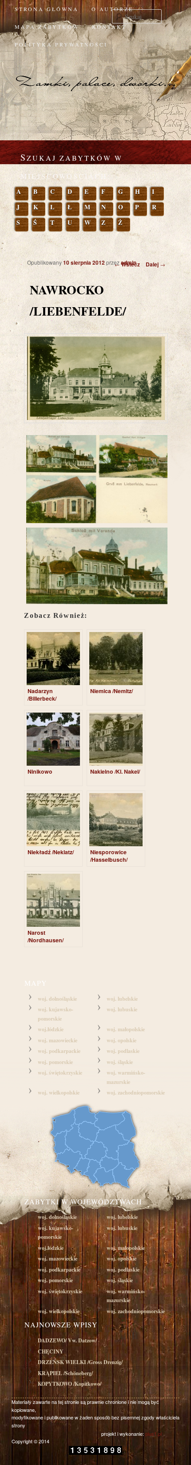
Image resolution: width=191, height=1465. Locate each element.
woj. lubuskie (122, 1009)
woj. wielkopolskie (59, 1092)
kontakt (109, 26)
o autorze (112, 8)
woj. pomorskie (55, 1062)
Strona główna (47, 8)
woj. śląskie (120, 1062)
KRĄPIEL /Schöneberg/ (65, 1373)
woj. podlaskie (123, 1051)
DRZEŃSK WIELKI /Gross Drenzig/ (80, 1362)
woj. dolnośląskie (57, 998)
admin (128, 262)
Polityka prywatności (61, 44)
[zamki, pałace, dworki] (95, 73)
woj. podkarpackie (59, 1051)
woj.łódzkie (51, 1029)
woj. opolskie (121, 1040)
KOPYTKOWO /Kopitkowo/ (69, 1384)
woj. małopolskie (126, 1029)
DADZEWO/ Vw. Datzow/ (67, 1340)
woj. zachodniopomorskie (136, 1092)
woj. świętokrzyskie (60, 1072)
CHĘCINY (51, 1351)
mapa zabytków (47, 26)
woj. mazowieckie (57, 1040)
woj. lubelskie (122, 998)
